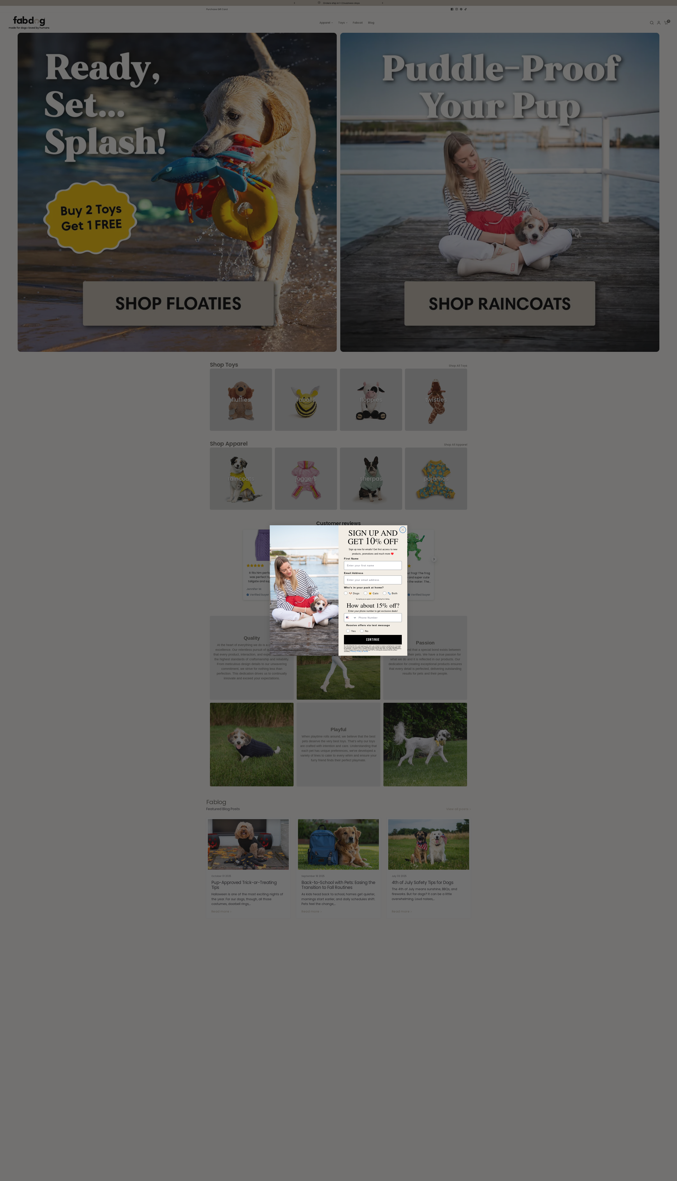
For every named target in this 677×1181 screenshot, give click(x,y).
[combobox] (350, 617)
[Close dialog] (403, 530)
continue (373, 640)
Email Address (353, 573)
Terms (365, 651)
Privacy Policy (356, 651)
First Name (351, 558)
